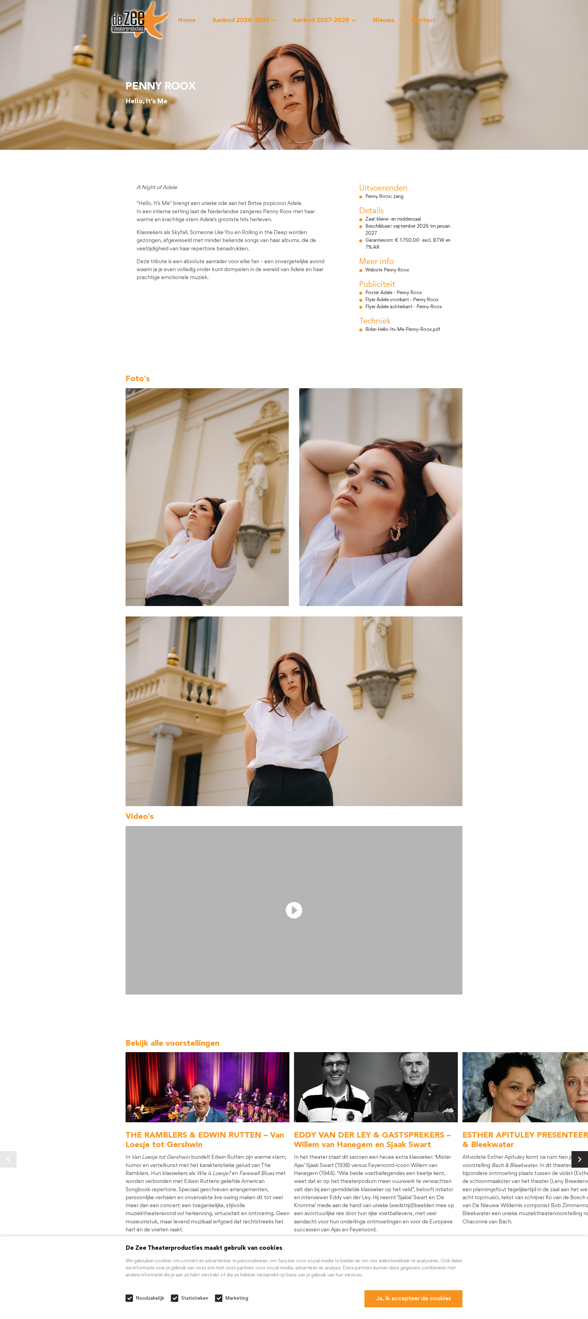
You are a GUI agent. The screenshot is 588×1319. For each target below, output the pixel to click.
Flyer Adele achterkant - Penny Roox (403, 307)
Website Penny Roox (387, 270)
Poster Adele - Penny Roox (393, 293)
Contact (423, 20)
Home (187, 20)
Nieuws (383, 20)
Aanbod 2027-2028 (320, 20)
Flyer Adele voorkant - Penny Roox (402, 300)
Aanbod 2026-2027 (241, 20)
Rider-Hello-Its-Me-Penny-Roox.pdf (402, 330)
